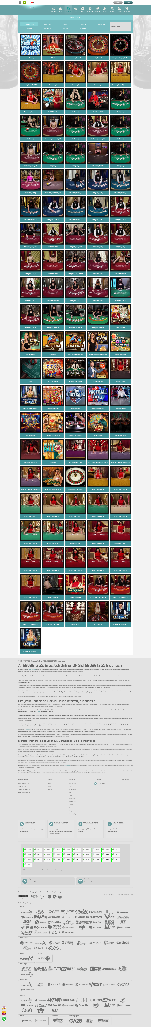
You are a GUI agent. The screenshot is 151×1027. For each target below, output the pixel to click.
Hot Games (53, 11)
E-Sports (119, 11)
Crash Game (97, 11)
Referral (50, 789)
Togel (82, 11)
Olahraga (90, 11)
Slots (60, 11)
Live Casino (68, 11)
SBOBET (38, 711)
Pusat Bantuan (22, 786)
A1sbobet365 (101, 783)
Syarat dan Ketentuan (24, 789)
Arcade (105, 11)
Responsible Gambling (24, 792)
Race (75, 11)
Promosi (50, 783)
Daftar (128, 2)
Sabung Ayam (126, 11)
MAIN (31, 45)
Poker (112, 11)
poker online (67, 765)
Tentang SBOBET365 (24, 783)
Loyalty (50, 786)
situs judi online (32, 669)
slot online (28, 729)
